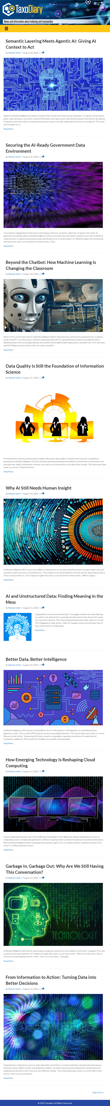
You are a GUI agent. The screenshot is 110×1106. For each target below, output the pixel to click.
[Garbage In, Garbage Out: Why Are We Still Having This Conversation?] (53, 914)
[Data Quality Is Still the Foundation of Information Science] (53, 418)
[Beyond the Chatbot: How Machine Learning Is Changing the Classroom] (53, 305)
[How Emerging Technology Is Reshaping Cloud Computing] (53, 804)
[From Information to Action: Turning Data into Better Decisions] (53, 1027)
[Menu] (6, 28)
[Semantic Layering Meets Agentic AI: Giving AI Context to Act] (53, 84)
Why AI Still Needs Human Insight (38, 487)
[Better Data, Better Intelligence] (53, 697)
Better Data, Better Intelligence (36, 659)
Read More (8, 129)
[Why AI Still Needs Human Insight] (53, 531)
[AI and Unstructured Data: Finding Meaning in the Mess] (18, 626)
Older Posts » (98, 1092)
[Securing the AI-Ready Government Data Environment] (53, 194)
